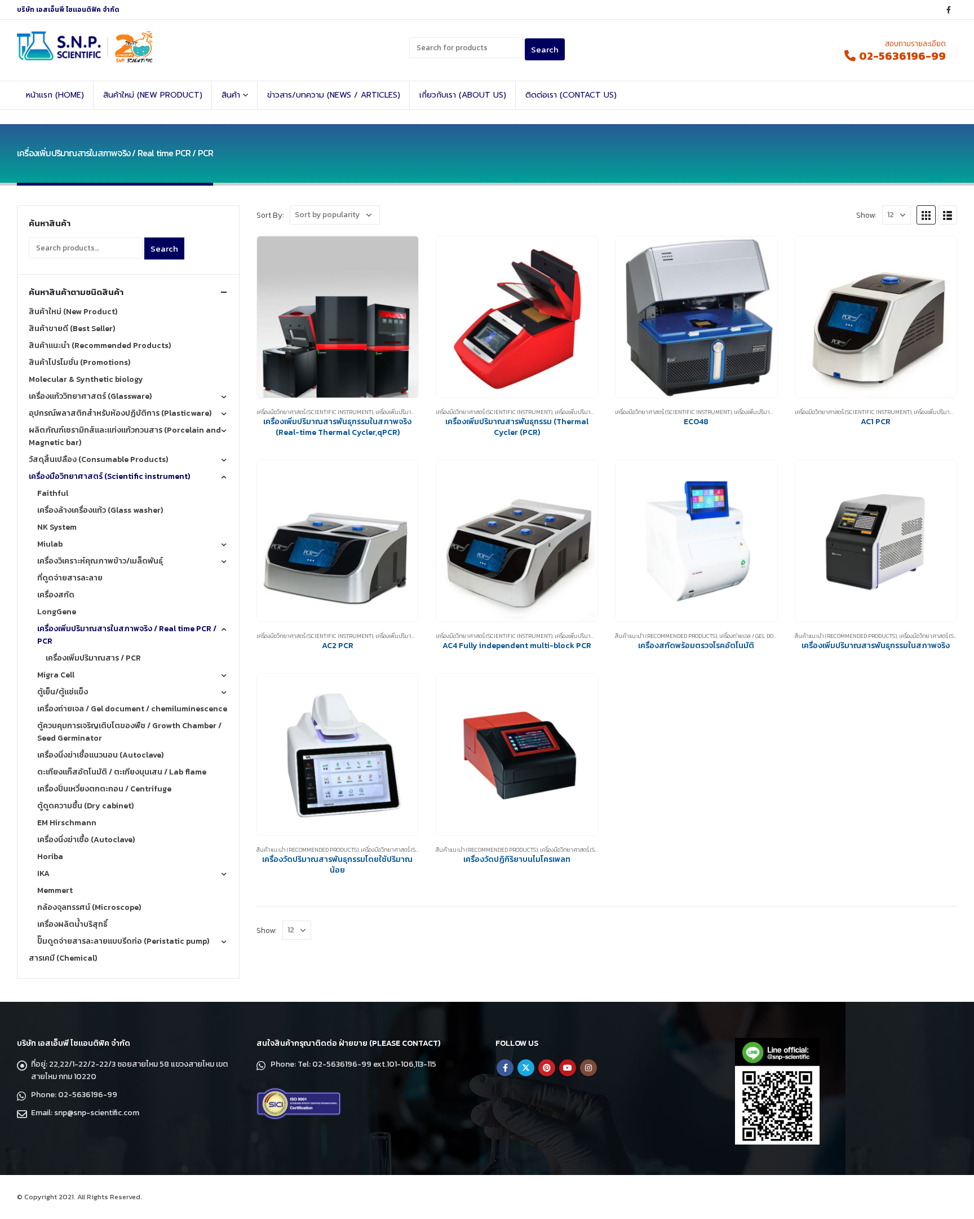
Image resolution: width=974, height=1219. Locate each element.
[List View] (947, 215)
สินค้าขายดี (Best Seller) (72, 329)
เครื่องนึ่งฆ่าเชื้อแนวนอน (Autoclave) (100, 755)
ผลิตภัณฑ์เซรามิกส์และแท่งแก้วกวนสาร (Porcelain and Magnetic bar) (125, 436)
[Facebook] (949, 9)
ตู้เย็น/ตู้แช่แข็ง (62, 692)
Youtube (567, 1067)
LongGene (56, 612)
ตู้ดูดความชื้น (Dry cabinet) (85, 806)
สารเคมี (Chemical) (63, 958)
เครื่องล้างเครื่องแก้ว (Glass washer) (100, 510)
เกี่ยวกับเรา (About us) (462, 95)
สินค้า (231, 95)
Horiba (50, 856)
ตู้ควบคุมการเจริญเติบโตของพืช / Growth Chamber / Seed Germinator (129, 732)
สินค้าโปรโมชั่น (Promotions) (79, 362)
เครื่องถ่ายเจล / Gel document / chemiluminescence (132, 709)
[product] (337, 317)
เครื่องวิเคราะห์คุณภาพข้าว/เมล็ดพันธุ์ (100, 561)
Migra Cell (55, 675)
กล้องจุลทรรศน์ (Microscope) (89, 907)
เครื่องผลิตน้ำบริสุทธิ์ (72, 924)
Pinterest (546, 1067)
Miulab (50, 544)
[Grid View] (926, 215)
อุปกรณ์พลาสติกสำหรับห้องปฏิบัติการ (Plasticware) (120, 413)
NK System (57, 527)
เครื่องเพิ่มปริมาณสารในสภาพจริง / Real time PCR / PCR (126, 635)
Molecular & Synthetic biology (86, 379)
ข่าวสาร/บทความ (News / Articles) (333, 95)
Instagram (588, 1067)
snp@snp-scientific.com (96, 1113)
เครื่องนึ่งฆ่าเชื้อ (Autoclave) (86, 840)
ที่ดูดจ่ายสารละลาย (70, 578)
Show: (866, 215)
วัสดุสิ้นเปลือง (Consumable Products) (98, 459)
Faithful (52, 493)
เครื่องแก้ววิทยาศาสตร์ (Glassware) (90, 396)
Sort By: (270, 215)
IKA (43, 873)
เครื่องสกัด (55, 595)
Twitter (525, 1067)
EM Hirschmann (66, 823)
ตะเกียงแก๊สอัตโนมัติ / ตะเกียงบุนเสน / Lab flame (121, 772)
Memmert (55, 890)
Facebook (505, 1067)
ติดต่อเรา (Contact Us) (571, 95)
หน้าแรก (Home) (55, 95)
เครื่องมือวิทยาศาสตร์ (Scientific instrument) (314, 412)
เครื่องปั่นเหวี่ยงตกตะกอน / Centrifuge (104, 789)
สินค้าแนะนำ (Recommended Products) (666, 636)
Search (164, 248)
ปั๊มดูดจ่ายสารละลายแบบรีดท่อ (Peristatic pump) (123, 941)
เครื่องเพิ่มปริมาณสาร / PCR (766, 412)
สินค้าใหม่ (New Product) (152, 95)
